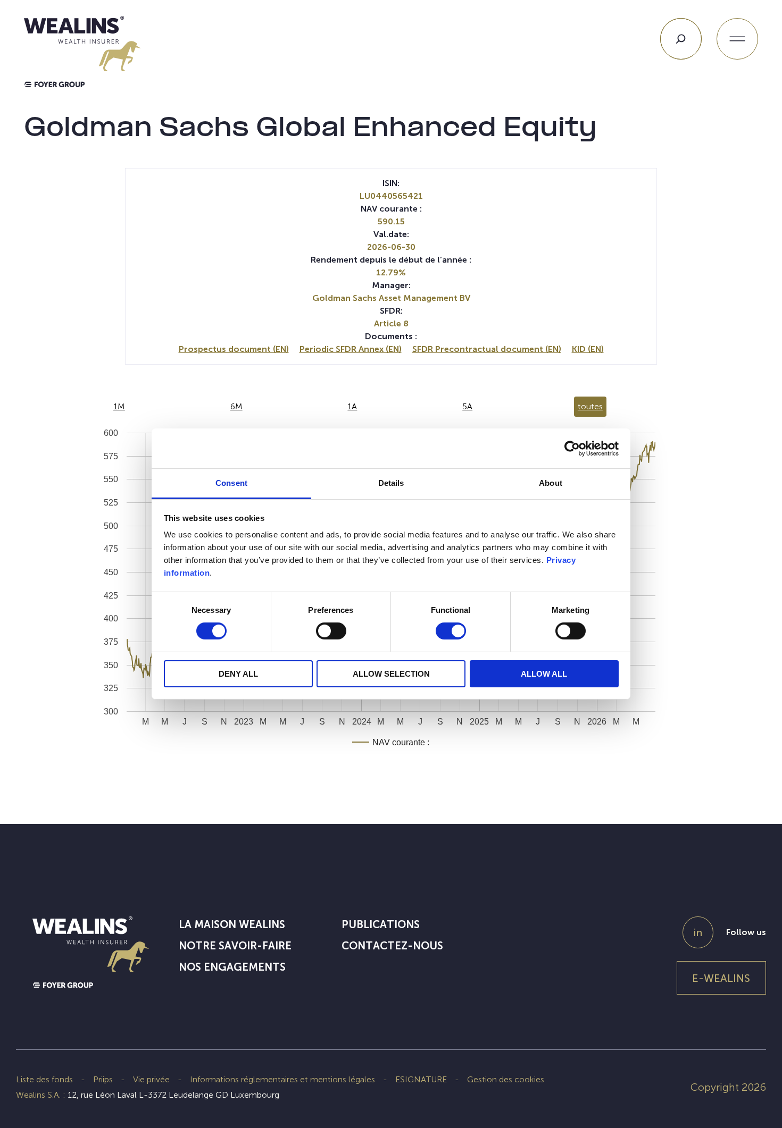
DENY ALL (238, 673)
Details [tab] (391, 482)
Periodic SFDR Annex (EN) (351, 349)
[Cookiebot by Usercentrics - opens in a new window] (572, 448)
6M (236, 406)
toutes (590, 406)
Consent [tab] (231, 482)
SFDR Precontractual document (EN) (486, 349)
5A (467, 406)
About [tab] (550, 482)
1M (119, 406)
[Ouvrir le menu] (737, 39)
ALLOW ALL (544, 673)
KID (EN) (588, 349)
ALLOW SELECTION (391, 673)
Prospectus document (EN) (234, 349)
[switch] (331, 633)
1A (352, 406)
